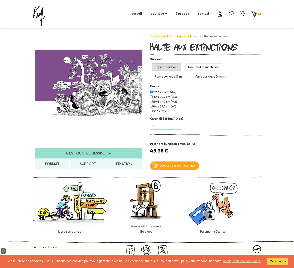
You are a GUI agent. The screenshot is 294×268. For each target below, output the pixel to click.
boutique (158, 13)
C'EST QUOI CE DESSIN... (88, 153)
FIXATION (124, 163)
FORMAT (52, 163)
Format (156, 86)
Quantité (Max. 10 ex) (166, 119)
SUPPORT (88, 163)
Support (156, 59)
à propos (182, 13)
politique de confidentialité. (242, 261)
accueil (136, 13)
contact (203, 13)
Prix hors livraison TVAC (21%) (172, 144)
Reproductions (186, 36)
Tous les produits (161, 36)
